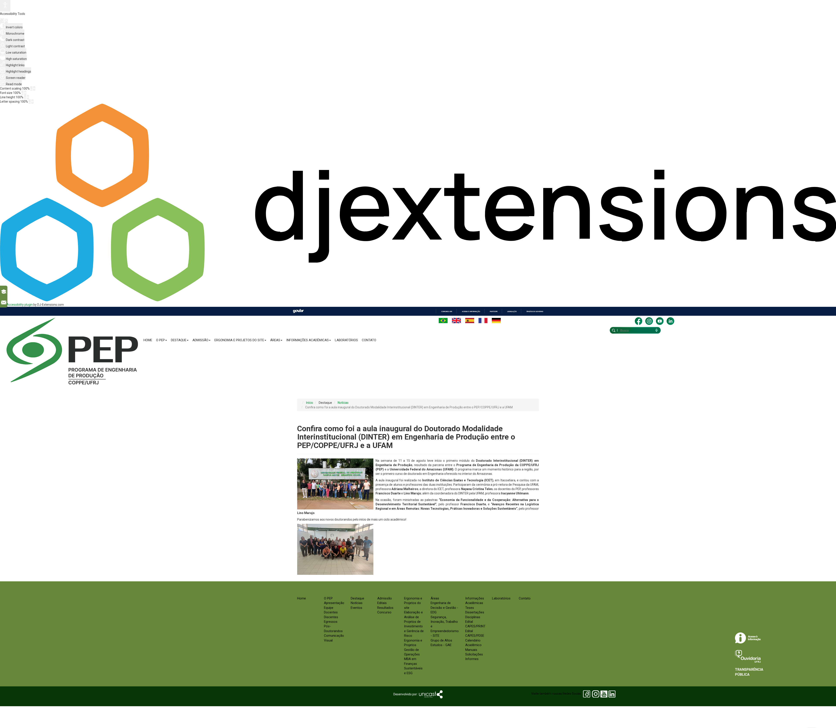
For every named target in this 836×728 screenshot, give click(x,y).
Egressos (330, 622)
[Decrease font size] (22, 93)
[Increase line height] (28, 97)
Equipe (328, 608)
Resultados (385, 608)
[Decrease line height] (25, 97)
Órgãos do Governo (534, 311)
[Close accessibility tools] (6, 21)
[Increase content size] (34, 88)
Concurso (384, 612)
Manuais (471, 650)
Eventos (356, 608)
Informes (472, 659)
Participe (493, 311)
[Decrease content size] (31, 88)
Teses (469, 608)
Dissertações (474, 612)
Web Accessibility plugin (16, 304)
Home (147, 340)
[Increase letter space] (32, 101)
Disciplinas (472, 617)
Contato (369, 340)
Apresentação (334, 603)
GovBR (298, 311)
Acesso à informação (471, 311)
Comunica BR (446, 311)
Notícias (356, 603)
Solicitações (474, 654)
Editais (382, 603)
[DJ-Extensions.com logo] (418, 300)
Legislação (512, 311)
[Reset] (2, 20)
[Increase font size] (25, 93)
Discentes (331, 617)
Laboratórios (346, 340)
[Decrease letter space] (30, 101)
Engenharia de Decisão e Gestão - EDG (444, 607)
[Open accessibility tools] (5, 6)
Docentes (331, 612)
